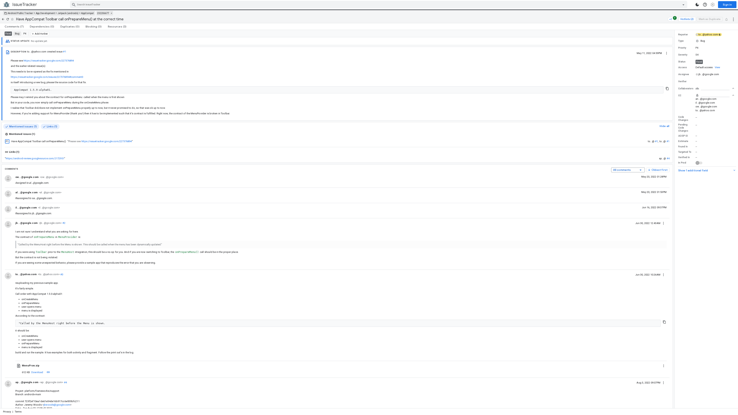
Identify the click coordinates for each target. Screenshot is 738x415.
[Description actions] (666, 53)
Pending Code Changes (683, 127)
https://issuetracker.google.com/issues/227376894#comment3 (47, 77)
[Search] (73, 4)
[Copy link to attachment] (48, 372)
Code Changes (683, 118)
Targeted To (684, 152)
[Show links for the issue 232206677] (111, 13)
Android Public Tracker (20, 13)
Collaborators (685, 88)
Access (682, 67)
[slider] (675, 219)
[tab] (14, 26)
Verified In (684, 157)
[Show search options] (683, 4)
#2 (63, 223)
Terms (18, 411)
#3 (61, 274)
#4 (668, 158)
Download (37, 372)
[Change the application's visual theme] (697, 4)
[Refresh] (7, 19)
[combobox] (379, 4)
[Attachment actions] (664, 366)
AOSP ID (683, 135)
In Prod (682, 162)
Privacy (7, 411)
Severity (682, 54)
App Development (45, 13)
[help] (705, 4)
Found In (683, 146)
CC (679, 95)
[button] (706, 41)
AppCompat (87, 13)
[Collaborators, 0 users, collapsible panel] (715, 88)
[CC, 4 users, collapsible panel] (715, 95)
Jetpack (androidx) (68, 13)
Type (681, 41)
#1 (64, 51)
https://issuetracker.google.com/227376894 (49, 60)
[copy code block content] (667, 88)
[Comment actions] (663, 223)
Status (682, 61)
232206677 (103, 13)
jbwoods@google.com (57, 404)
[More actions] (733, 19)
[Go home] (3, 19)
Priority (682, 47)
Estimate (683, 141)
